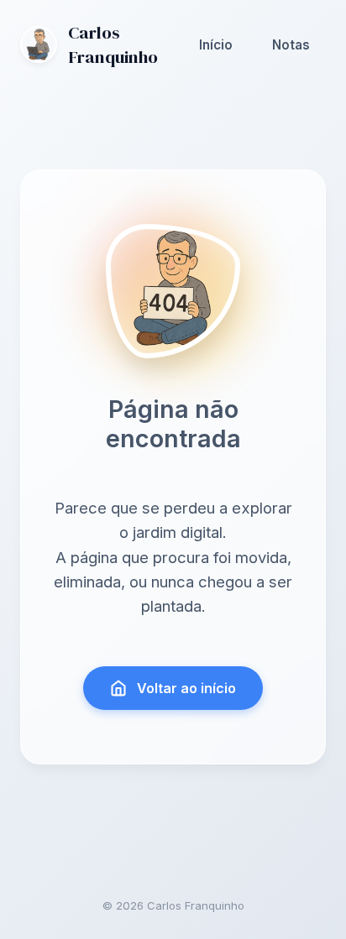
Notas (291, 45)
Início (216, 45)
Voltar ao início (186, 688)
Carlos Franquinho (113, 44)
